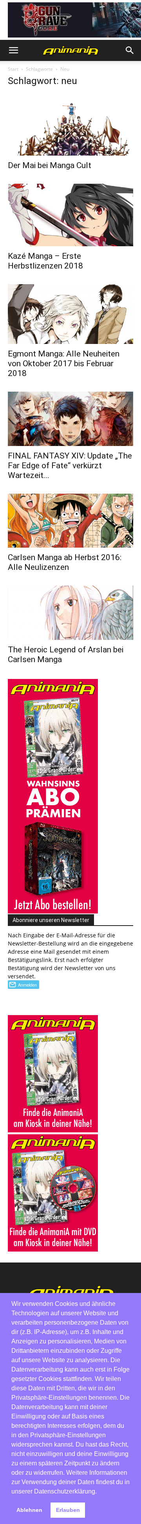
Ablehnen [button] (29, 1510)
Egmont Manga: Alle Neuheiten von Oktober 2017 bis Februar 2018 (63, 363)
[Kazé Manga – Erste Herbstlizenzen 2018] (70, 215)
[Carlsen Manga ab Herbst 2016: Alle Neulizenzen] (70, 521)
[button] (13, 50)
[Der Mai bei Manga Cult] (70, 125)
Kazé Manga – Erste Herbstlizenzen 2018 (45, 260)
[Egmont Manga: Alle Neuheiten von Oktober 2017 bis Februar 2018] (70, 314)
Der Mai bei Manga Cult (49, 165)
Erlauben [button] (68, 1510)
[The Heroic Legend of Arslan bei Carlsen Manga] (70, 613)
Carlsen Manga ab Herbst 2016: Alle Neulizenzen (64, 562)
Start (13, 69)
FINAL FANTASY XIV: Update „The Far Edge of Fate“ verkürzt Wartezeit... (70, 465)
